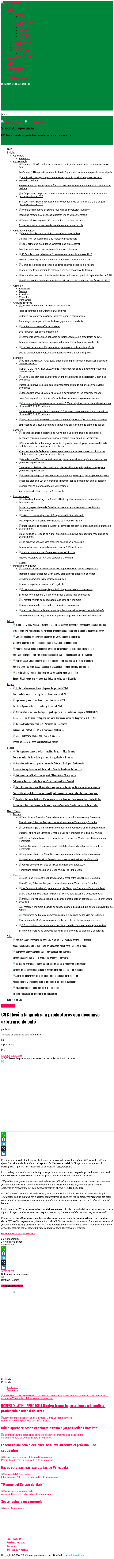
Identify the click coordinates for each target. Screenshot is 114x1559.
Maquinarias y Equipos (25, 56)
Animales (18, 24)
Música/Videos (15, 67)
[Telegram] (57, 1144)
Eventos (11, 61)
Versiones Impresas (16, 1542)
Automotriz (24, 16)
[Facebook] (57, 1139)
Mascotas (24, 36)
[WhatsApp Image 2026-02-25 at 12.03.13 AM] (35, 1379)
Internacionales (21, 50)
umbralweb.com (76, 1555)
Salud (10, 76)
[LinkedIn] (57, 1153)
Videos (16, 73)
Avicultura (24, 33)
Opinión (11, 64)
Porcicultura (25, 39)
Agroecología (20, 19)
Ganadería (18, 47)
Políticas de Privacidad (17, 1549)
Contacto (11, 1546)
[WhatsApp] (57, 1134)
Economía (18, 44)
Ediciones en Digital (17, 78)
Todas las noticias (15, 1539)
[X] (57, 1148)
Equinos (23, 30)
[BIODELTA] (7, 1271)
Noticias (11, 10)
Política (11, 58)
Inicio (10, 7)
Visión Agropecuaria (11, 1055)
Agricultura (18, 13)
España (23, 53)
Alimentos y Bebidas (24, 22)
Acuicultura (24, 27)
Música (17, 70)
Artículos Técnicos (22, 41)
